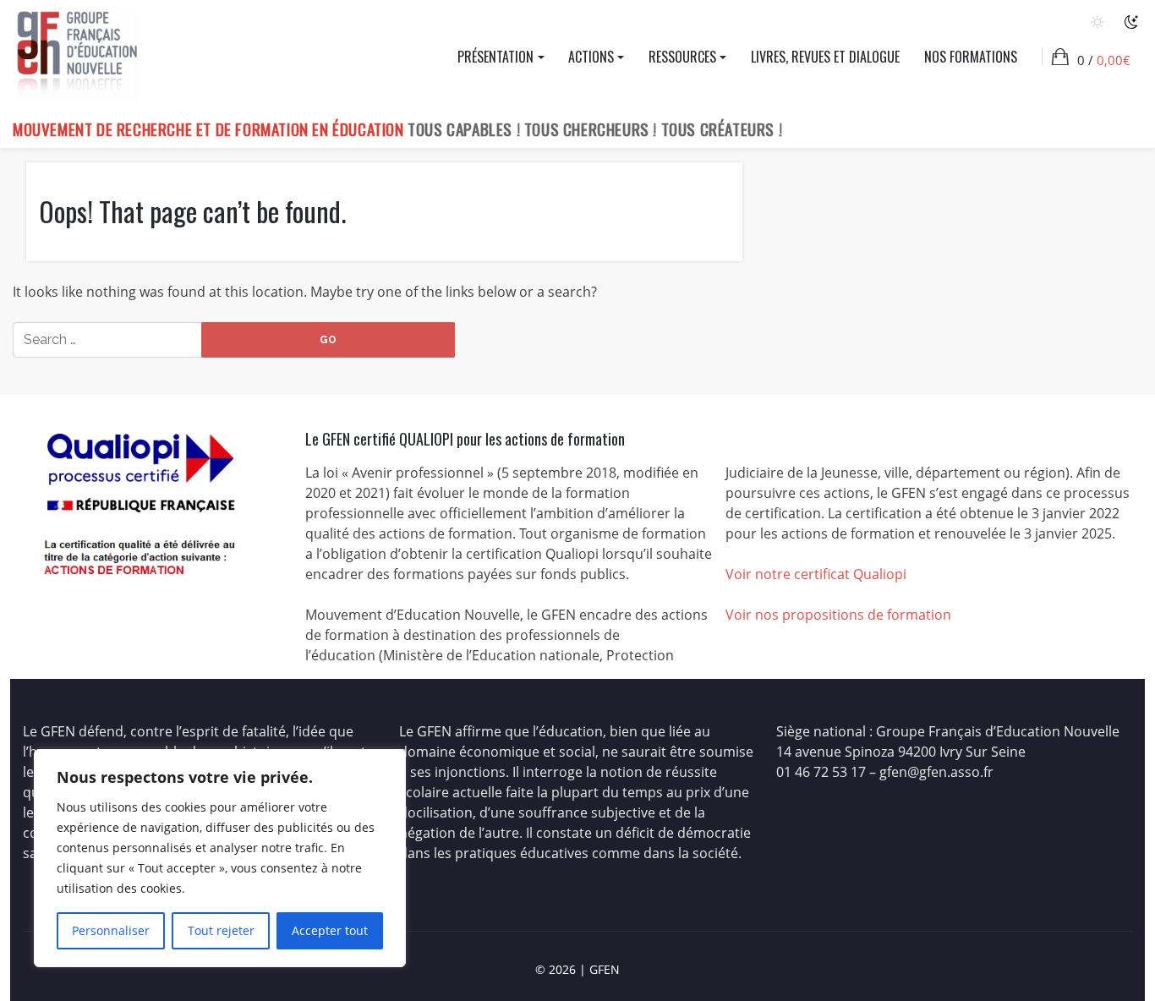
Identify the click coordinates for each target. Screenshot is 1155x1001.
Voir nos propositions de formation (838, 614)
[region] (220, 858)
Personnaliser (111, 930)
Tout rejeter (221, 930)
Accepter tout (330, 930)
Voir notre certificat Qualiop (814, 574)
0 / (1103, 60)
